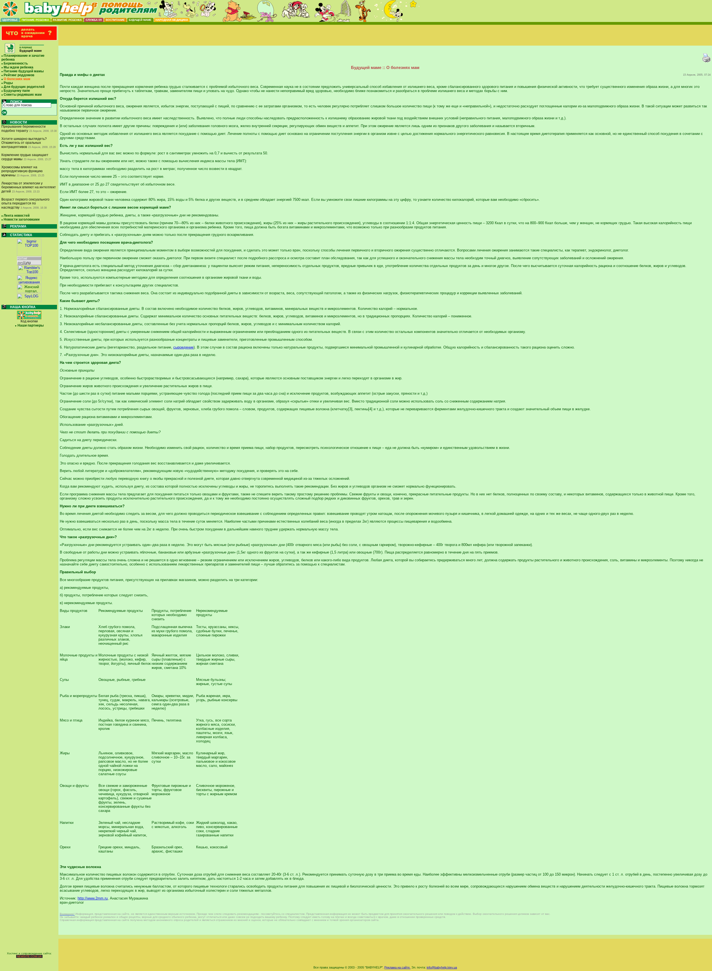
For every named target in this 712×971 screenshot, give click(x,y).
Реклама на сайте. (397, 967)
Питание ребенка (35, 19)
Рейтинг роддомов (19, 75)
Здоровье (10, 19)
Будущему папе (17, 91)
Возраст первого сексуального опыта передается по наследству (25, 203)
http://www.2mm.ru (93, 898)
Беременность (16, 63)
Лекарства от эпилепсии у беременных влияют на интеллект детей (28, 187)
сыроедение (183, 347)
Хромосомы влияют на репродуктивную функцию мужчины (22, 171)
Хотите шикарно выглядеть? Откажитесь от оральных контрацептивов (24, 143)
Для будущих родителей (24, 87)
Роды (8, 83)
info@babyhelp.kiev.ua (442, 967)
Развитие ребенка (67, 19)
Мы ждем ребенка (18, 67)
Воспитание (115, 19)
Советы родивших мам (23, 95)
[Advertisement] (385, 39)
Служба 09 (94, 19)
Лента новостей (16, 216)
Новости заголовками (21, 219)
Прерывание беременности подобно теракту (23, 129)
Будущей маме (140, 19)
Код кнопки (29, 321)
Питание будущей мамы (24, 71)
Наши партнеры (31, 325)
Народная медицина (171, 19)
